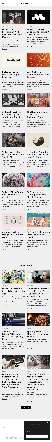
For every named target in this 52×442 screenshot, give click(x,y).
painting (29, 189)
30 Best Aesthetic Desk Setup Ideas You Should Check (13, 154)
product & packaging (7, 229)
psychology (30, 285)
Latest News (4, 431)
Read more (4, 49)
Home (3, 424)
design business (6, 26)
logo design (30, 26)
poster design (5, 109)
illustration (30, 109)
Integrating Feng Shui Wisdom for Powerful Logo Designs (38, 154)
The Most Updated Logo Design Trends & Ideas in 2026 (38, 32)
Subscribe (37, 436)
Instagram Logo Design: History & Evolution (10, 74)
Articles (3, 427)
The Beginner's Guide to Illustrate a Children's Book (38, 114)
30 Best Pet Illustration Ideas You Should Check (38, 234)
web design (5, 285)
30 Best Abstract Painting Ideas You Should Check (36, 194)
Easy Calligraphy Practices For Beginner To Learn (38, 74)
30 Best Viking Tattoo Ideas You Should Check (12, 194)
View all (26, 407)
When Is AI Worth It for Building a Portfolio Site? (13, 291)
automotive (5, 328)
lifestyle (29, 328)
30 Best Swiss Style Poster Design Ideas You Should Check (12, 114)
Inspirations (4, 429)
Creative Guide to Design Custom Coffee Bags (13, 234)
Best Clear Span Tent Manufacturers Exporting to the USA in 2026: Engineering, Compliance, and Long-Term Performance (37, 382)
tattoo (4, 189)
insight (4, 149)
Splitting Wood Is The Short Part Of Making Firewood (37, 334)
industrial (29, 371)
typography (30, 68)
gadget (4, 371)
